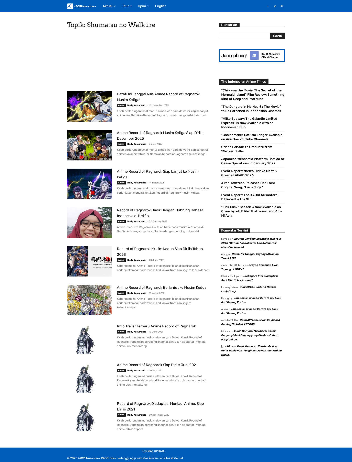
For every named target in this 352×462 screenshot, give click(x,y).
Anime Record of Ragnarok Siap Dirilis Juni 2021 (157, 365)
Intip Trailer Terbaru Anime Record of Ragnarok (156, 326)
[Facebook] (268, 6)
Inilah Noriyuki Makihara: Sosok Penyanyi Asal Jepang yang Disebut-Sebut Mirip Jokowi (249, 335)
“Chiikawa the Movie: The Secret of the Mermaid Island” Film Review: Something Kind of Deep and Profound (252, 94)
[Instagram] (275, 6)
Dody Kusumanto (136, 105)
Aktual (107, 6)
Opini (142, 6)
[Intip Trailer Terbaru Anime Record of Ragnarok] (89, 338)
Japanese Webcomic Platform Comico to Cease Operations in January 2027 (252, 161)
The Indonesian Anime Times (243, 81)
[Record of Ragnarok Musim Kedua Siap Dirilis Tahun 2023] (89, 261)
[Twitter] (282, 6)
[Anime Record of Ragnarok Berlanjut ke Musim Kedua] (89, 300)
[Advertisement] (138, 61)
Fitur (125, 6)
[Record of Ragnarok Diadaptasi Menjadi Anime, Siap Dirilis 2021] (89, 416)
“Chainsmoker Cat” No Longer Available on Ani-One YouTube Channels (251, 137)
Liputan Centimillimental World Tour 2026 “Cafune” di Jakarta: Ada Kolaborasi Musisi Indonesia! (251, 243)
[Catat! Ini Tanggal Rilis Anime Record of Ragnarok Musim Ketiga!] (89, 106)
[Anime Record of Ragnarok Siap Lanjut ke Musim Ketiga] (89, 184)
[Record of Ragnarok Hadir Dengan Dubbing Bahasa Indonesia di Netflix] (89, 222)
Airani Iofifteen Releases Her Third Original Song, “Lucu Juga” (248, 185)
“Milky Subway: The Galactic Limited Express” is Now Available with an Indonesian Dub (249, 123)
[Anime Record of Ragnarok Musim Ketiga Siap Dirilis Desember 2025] (89, 145)
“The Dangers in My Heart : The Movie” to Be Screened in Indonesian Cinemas (251, 109)
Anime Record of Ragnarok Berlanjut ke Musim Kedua (162, 287)
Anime (121, 105)
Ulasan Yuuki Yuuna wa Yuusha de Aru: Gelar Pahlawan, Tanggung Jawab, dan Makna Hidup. (251, 350)
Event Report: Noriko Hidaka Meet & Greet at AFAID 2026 (249, 173)
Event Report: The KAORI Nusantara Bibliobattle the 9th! (249, 197)
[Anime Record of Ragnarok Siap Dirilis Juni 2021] (89, 377)
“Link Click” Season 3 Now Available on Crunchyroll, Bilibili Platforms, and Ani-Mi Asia (251, 211)
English (160, 6)
